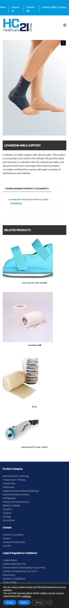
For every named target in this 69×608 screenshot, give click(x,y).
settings (26, 596)
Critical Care (9, 483)
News (3, 7)
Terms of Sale (10, 582)
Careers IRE (30, 9)
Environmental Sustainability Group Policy (24, 567)
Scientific (7, 509)
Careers (7, 538)
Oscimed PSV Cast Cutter (34, 447)
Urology (7, 516)
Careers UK (15, 9)
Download (16, 203)
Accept (10, 602)
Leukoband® (34, 345)
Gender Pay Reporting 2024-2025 (20, 571)
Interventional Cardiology (16, 476)
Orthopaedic (9, 498)
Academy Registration (14, 542)
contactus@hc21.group (54, 7)
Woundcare (9, 520)
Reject (24, 602)
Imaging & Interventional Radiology (21, 490)
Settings (39, 602)
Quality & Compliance (14, 578)
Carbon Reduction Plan (14, 564)
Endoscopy (8, 487)
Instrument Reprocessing (16, 494)
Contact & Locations (13, 534)
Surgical (7, 513)
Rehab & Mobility (11, 505)
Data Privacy (9, 575)
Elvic (34, 406)
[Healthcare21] (18, 24)
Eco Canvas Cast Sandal (34, 283)
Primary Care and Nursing (16, 502)
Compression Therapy (14, 479)
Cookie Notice (10, 560)
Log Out (7, 545)
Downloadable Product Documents (27, 188)
